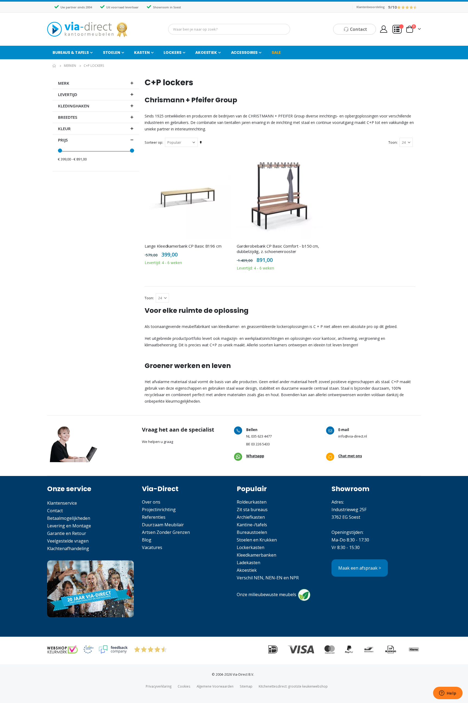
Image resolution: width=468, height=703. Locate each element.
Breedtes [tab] (67, 117)
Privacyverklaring (158, 686)
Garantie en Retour (66, 533)
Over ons (151, 502)
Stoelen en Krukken (257, 540)
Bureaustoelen (252, 532)
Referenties (153, 517)
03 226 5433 (260, 444)
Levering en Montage (69, 526)
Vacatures (152, 547)
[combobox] (229, 29)
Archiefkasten (251, 517)
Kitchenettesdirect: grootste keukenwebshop (293, 686)
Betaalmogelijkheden (68, 518)
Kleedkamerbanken (256, 555)
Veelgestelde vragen (68, 541)
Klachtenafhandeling (68, 548)
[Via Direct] (87, 29)
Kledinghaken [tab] (73, 106)
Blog (146, 540)
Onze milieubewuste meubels (266, 594)
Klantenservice (62, 503)
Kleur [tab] (64, 129)
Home (54, 66)
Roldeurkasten (251, 502)
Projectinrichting (159, 510)
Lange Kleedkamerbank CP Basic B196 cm (183, 246)
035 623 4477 (261, 436)
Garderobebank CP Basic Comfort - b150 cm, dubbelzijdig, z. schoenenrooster (278, 248)
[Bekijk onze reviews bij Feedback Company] (113, 649)
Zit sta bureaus (252, 510)
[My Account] (383, 29)
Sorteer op (153, 142)
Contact (55, 511)
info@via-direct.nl (352, 436)
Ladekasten (248, 563)
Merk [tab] (63, 83)
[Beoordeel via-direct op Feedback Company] (407, 7)
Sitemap (246, 686)
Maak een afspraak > (359, 568)
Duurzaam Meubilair (163, 525)
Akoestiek (247, 570)
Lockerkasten (250, 547)
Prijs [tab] (63, 140)
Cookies (184, 686)
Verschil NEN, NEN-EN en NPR (268, 578)
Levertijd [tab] (67, 94)
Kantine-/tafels (252, 525)
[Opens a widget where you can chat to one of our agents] (448, 693)
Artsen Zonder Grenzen (166, 532)
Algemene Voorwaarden (215, 686)
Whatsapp (255, 456)
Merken (70, 65)
